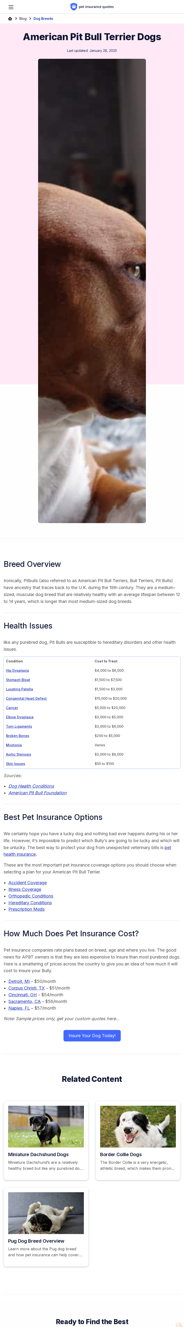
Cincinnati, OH (22, 994)
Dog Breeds (43, 18)
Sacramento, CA (24, 1001)
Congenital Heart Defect (26, 698)
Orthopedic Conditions (30, 896)
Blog (23, 18)
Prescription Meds (26, 909)
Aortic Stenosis (18, 754)
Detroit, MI (19, 981)
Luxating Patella (19, 689)
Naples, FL (19, 1008)
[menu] (11, 7)
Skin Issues (15, 764)
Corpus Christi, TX (26, 988)
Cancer (12, 708)
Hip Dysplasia (17, 670)
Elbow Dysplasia (20, 717)
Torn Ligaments (19, 726)
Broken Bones (17, 736)
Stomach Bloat (18, 680)
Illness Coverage (24, 889)
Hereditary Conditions (30, 902)
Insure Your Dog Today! (92, 1035)
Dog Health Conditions (31, 786)
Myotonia (14, 745)
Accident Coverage (27, 882)
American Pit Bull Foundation (37, 792)
